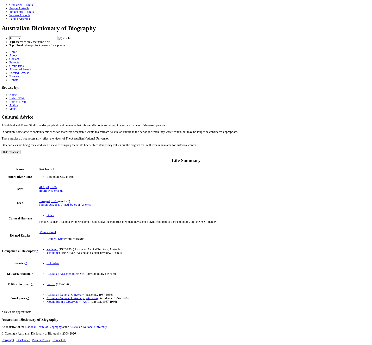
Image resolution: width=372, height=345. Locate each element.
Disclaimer (23, 340)
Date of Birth (17, 98)
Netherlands (55, 190)
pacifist (50, 284)
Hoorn (43, 190)
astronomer (53, 252)
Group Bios (16, 66)
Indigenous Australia (21, 11)
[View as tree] (47, 232)
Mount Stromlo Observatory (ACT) (68, 301)
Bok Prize (52, 263)
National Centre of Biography (43, 327)
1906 (53, 187)
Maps (12, 108)
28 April (44, 187)
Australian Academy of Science (65, 273)
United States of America (75, 204)
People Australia (19, 8)
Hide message (11, 152)
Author (13, 105)
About (13, 55)
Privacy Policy (41, 340)
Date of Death (18, 101)
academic (52, 249)
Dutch (50, 215)
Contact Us (59, 340)
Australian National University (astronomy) (72, 298)
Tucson (43, 204)
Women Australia (19, 15)
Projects (14, 62)
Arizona (54, 204)
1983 (54, 201)
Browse (14, 76)
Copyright (8, 340)
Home (13, 52)
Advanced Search (20, 69)
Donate (13, 79)
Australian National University (65, 294)
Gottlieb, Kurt (55, 238)
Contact (14, 59)
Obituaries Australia (21, 4)
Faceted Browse (19, 73)
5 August (44, 201)
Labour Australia (19, 18)
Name (13, 94)
